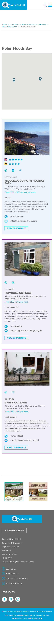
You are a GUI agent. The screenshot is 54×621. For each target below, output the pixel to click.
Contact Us (12, 573)
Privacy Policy (14, 583)
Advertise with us (14, 530)
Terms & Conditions (17, 578)
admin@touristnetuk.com (21, 562)
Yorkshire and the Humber (34, 24)
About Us (11, 569)
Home (4, 24)
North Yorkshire (9, 27)
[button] (40, 79)
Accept (38, 618)
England (14, 24)
